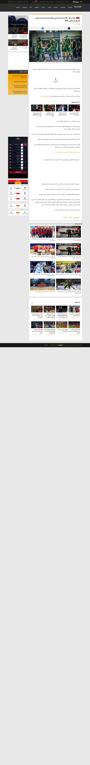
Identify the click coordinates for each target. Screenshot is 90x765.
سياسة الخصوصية (53, 345)
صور (47, 1)
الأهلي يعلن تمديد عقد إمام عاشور (18, 82)
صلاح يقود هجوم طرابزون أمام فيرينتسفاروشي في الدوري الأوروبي (49, 331)
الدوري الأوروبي (25, 209)
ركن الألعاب (42, 1)
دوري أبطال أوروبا (72, 317)
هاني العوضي (76, 24)
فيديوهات (52, 1)
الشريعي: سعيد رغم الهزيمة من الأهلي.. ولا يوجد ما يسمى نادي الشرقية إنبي (18, 92)
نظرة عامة (63, 7)
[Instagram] (19, 1)
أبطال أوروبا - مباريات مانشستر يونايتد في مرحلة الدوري (74, 331)
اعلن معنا (46, 345)
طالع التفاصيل (45, 96)
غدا (11, 183)
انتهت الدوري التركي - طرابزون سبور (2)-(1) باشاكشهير (18, 76)
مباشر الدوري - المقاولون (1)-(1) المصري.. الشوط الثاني (13, 48)
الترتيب (49, 7)
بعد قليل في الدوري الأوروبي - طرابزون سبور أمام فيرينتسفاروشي (50, 315)
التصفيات (56, 7)
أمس (25, 183)
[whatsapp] (27, 1)
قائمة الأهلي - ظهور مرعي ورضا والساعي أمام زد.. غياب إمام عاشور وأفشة (23, 36)
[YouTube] (22, 1)
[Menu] (81, 1)
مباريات (57, 1)
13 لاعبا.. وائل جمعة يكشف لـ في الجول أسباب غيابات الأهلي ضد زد (37, 315)
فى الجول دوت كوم (75, 345)
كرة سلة (70, 217)
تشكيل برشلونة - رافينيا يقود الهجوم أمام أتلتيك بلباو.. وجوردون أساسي (62, 315)
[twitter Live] (17, 1)
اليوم (18, 183)
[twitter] (14, 1)
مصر (66, 1)
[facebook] (12, 1)
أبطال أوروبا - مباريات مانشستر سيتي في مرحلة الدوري (37, 331)
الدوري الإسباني (25, 202)
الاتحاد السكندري (76, 217)
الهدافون (36, 7)
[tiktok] (24, 1)
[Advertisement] (69, 173)
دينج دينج (65, 217)
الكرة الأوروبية (73, 334)
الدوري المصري (34, 1)
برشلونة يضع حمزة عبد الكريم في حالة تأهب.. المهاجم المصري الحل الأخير (18, 86)
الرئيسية (70, 7)
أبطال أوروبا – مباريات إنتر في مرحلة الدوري (75, 314)
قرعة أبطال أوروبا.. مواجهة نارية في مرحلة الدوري (19, 25)
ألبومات (18, 7)
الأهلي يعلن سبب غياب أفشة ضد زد (62, 330)
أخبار (62, 1)
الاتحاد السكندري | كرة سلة (55, 81)
